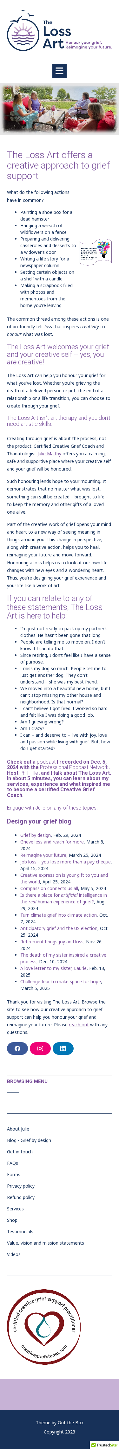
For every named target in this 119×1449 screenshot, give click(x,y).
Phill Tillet (30, 773)
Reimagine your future (43, 855)
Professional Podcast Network (74, 767)
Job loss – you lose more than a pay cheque (65, 862)
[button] (59, 71)
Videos (14, 1254)
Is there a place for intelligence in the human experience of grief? (63, 898)
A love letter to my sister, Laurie (53, 968)
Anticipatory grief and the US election (58, 928)
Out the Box (70, 1423)
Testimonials (20, 1231)
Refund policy (21, 1197)
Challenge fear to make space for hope (60, 981)
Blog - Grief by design (29, 1140)
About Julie (18, 1129)
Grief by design (35, 835)
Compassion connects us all (49, 888)
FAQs (12, 1163)
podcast (46, 762)
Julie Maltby (49, 454)
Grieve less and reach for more (52, 842)
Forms (13, 1174)
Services (15, 1209)
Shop (12, 1220)
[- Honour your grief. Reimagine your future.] (59, 30)
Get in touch (20, 1152)
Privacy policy (21, 1186)
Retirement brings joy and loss (51, 942)
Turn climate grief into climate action (58, 915)
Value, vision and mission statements (45, 1243)
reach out (79, 1025)
